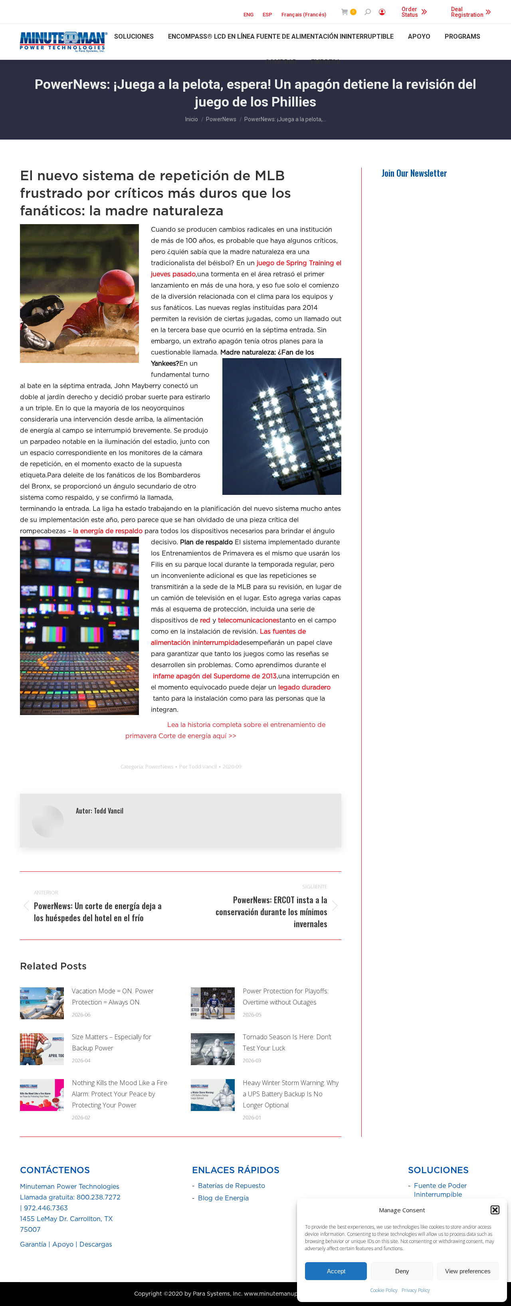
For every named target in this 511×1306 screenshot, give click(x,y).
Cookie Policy (384, 1290)
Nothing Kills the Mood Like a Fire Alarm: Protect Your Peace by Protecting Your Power (119, 1093)
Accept (336, 1271)
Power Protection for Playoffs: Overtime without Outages (286, 997)
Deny (402, 1271)
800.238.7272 (99, 1197)
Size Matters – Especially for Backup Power (111, 1042)
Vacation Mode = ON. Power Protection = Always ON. (113, 997)
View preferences (468, 1271)
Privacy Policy (416, 1290)
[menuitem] (248, 12)
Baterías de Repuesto (231, 1186)
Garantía (33, 1244)
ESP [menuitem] (267, 15)
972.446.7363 (46, 1208)
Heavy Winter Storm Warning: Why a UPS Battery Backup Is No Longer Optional (291, 1093)
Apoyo (62, 1244)
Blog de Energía (223, 1198)
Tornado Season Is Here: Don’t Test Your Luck (287, 1042)
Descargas (95, 1244)
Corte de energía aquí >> (197, 736)
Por (198, 766)
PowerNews (159, 766)
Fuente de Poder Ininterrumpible (440, 1190)
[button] (495, 1210)
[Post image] (42, 1003)
